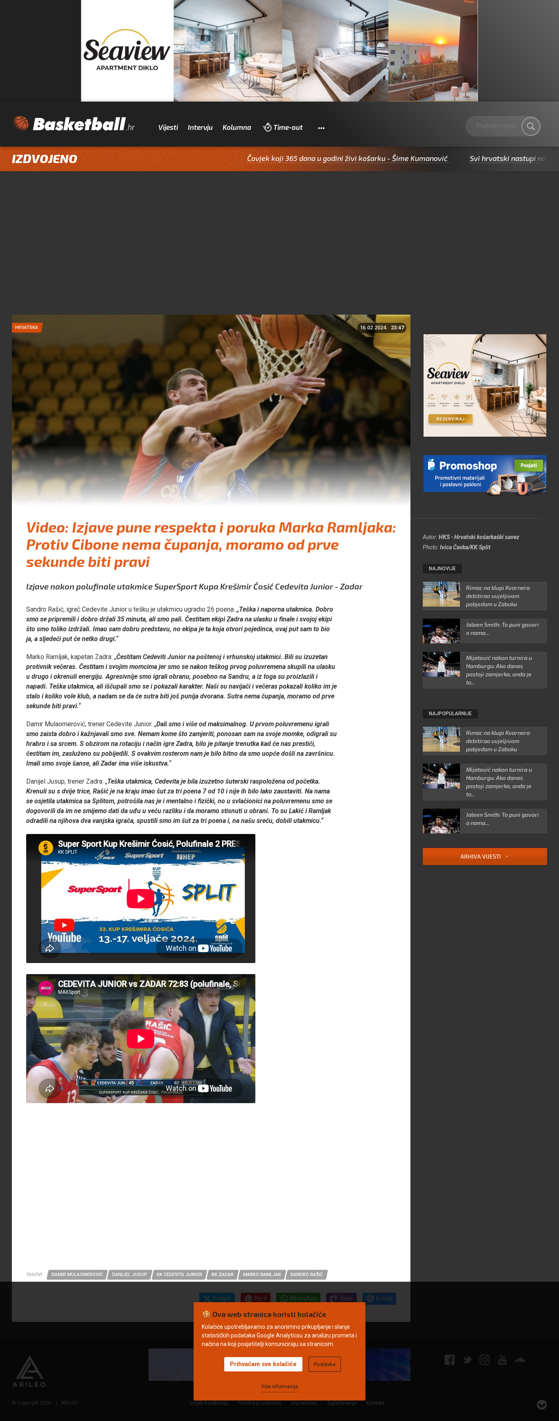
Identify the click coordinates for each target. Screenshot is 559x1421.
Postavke (325, 1364)
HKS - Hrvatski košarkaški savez (479, 537)
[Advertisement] (279, 253)
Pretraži (530, 126)
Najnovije (442, 568)
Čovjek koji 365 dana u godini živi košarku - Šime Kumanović (287, 158)
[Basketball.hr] (73, 124)
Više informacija (279, 1386)
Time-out (288, 127)
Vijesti (168, 127)
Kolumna (237, 127)
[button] (321, 127)
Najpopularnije (450, 713)
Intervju (200, 127)
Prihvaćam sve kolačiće (263, 1364)
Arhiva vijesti (481, 856)
